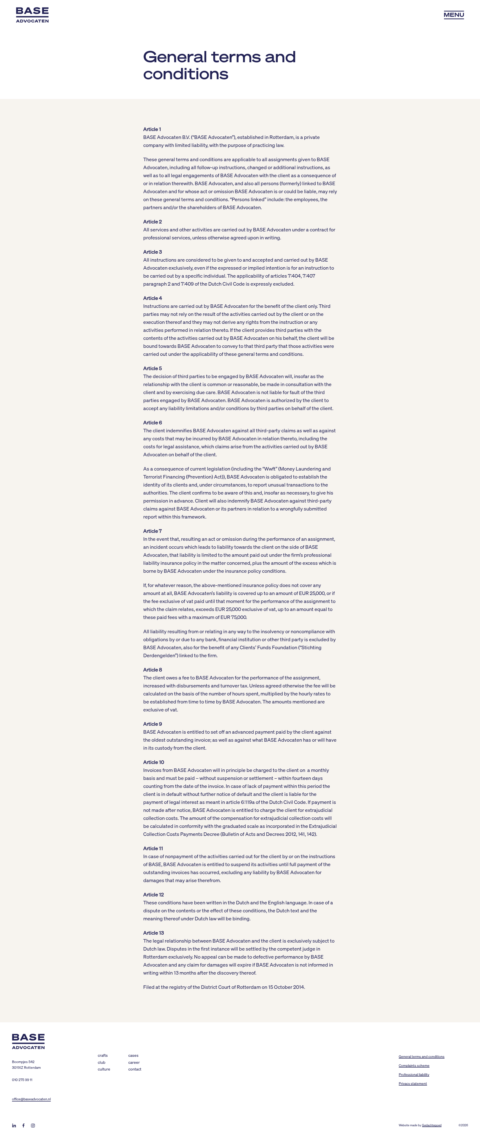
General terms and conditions (421, 1056)
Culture (104, 1069)
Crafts (103, 1055)
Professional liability (414, 1074)
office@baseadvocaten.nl (31, 1099)
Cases (133, 1055)
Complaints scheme (414, 1065)
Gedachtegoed (432, 1125)
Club (102, 1062)
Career (134, 1062)
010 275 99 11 (22, 1079)
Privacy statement (413, 1083)
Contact (134, 1069)
